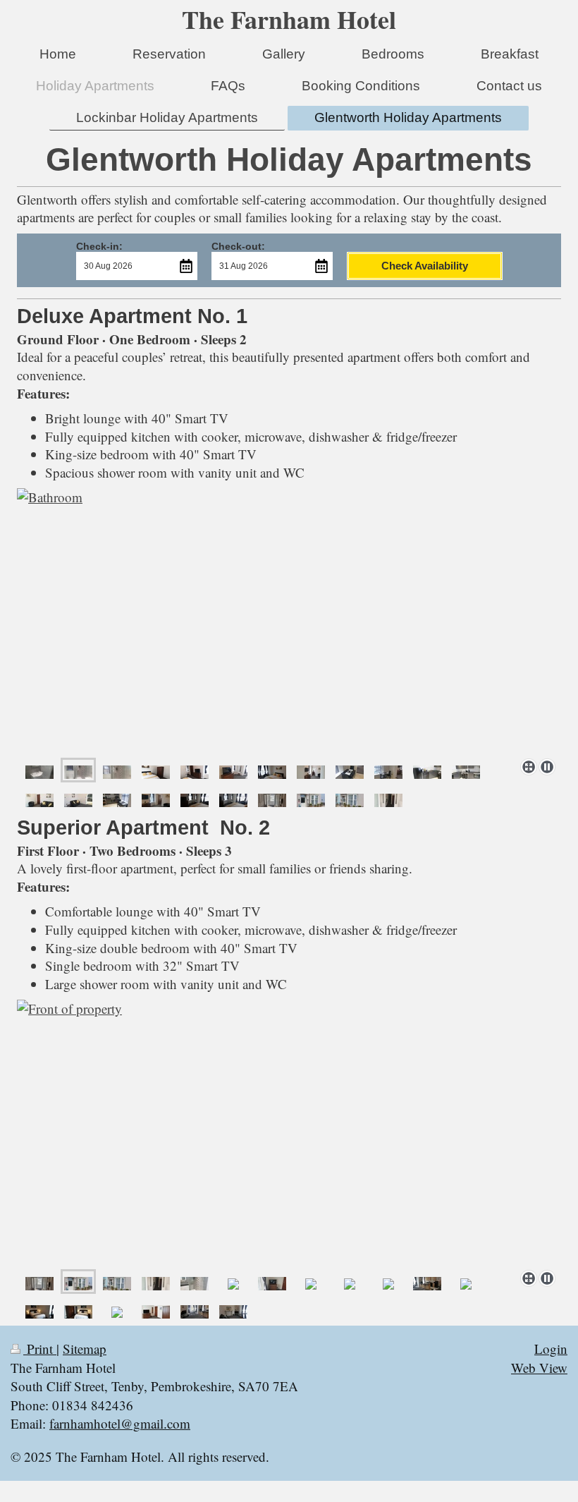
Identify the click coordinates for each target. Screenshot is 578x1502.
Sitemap (84, 1348)
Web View (539, 1367)
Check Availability (424, 266)
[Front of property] (289, 1132)
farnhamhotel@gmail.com (119, 1423)
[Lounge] (311, 770)
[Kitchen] (350, 770)
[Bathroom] (289, 620)
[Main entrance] (39, 1281)
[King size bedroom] (156, 770)
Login (550, 1348)
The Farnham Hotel (289, 19)
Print (39, 1348)
